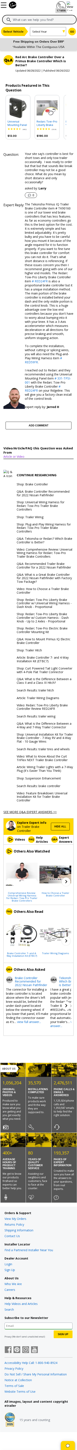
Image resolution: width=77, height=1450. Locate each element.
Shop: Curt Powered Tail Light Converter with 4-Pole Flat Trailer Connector (44, 670)
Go (72, 31)
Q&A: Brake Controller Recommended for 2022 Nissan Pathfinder (43, 493)
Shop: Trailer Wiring (30, 517)
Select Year (39, 31)
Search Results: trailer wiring (36, 716)
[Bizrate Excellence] (9, 1420)
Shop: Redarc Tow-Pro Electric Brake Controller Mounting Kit (42, 630)
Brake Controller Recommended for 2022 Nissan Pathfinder (31, 981)
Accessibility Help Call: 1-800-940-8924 (30, 1363)
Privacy (7, 1336)
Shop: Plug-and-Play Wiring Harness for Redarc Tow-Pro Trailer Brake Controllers (44, 528)
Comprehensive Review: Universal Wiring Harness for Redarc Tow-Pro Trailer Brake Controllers (21, 896)
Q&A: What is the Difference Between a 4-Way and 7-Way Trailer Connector (44, 725)
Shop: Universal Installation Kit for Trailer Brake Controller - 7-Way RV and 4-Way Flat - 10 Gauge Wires (45, 738)
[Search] (9, 20)
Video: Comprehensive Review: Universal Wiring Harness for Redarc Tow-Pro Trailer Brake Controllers (44, 553)
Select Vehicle (13, 31)
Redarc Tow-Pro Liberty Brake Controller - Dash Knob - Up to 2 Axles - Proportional (47, 123)
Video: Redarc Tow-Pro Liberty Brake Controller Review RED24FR (42, 707)
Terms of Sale (14, 1386)
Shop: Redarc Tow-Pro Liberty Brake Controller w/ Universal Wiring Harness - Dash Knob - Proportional (44, 603)
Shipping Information (18, 1230)
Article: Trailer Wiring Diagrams (38, 698)
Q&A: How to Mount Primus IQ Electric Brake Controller (43, 641)
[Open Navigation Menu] (4, 4)
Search (9, 1309)
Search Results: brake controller (38, 786)
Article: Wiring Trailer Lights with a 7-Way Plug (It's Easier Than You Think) (45, 769)
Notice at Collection (18, 1380)
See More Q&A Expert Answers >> (30, 812)
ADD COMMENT (38, 425)
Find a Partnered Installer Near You (28, 1250)
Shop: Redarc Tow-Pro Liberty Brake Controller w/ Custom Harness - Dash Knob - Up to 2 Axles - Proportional (43, 617)
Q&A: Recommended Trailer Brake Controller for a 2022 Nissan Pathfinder (44, 565)
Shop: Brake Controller (32, 484)
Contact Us (12, 1236)
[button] (66, 881)
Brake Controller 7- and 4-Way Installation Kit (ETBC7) (22, 954)
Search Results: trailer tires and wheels (43, 749)
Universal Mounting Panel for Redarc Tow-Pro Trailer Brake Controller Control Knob (17, 123)
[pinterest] (17, 1350)
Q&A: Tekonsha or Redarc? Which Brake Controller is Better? (44, 540)
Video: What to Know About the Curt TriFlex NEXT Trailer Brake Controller (42, 758)
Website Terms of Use (20, 1391)
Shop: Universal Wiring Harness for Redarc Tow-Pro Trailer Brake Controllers (40, 506)
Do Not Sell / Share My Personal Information (35, 1374)
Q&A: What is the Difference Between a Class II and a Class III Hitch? (44, 681)
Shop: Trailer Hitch (29, 650)
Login (8, 1264)
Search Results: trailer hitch (35, 690)
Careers (9, 1290)
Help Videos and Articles (21, 1304)
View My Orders (15, 1219)
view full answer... (29, 1022)
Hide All (60, 826)
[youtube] (34, 1350)
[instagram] (25, 1350)
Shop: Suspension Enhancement (39, 778)
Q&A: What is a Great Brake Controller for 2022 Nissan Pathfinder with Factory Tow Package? (44, 578)
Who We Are (13, 1284)
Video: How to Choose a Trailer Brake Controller (43, 590)
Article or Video (13, 456)
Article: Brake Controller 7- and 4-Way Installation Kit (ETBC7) (43, 659)
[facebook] (8, 1350)
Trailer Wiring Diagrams (55, 953)
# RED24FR (39, 281)
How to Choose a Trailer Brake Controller (55, 894)
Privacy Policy (13, 1368)
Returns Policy (14, 1224)
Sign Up (9, 1270)
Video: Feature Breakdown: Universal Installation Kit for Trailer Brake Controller (42, 797)
